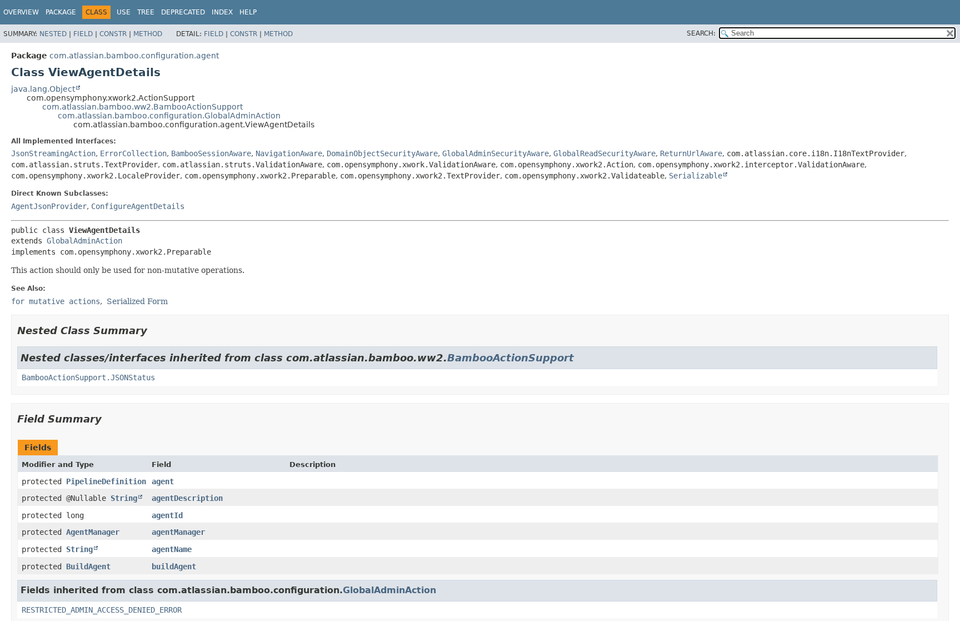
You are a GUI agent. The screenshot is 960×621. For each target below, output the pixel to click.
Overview (21, 12)
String (124, 498)
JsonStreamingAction (53, 153)
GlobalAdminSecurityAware (495, 153)
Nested (53, 34)
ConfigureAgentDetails (137, 206)
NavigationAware (289, 153)
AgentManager (92, 532)
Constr (113, 34)
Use (124, 12)
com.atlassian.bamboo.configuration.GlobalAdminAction (169, 115)
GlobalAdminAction (84, 240)
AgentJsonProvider (49, 206)
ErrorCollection (133, 153)
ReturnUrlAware (691, 153)
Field (83, 34)
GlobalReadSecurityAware (604, 153)
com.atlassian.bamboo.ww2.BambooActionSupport (142, 106)
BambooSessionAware (211, 153)
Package (61, 12)
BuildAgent (88, 566)
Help (248, 12)
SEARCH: (701, 33)
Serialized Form (137, 301)
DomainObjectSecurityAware (382, 153)
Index (222, 12)
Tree (145, 12)
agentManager (178, 532)
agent (163, 481)
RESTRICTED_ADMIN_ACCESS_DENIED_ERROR (102, 609)
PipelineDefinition (106, 481)
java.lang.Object (43, 89)
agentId (167, 515)
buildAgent (174, 566)
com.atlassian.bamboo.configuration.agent (134, 55)
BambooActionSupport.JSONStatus (88, 377)
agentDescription (187, 498)
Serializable (695, 175)
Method (147, 34)
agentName (172, 549)
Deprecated (183, 12)
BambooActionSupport (510, 358)
